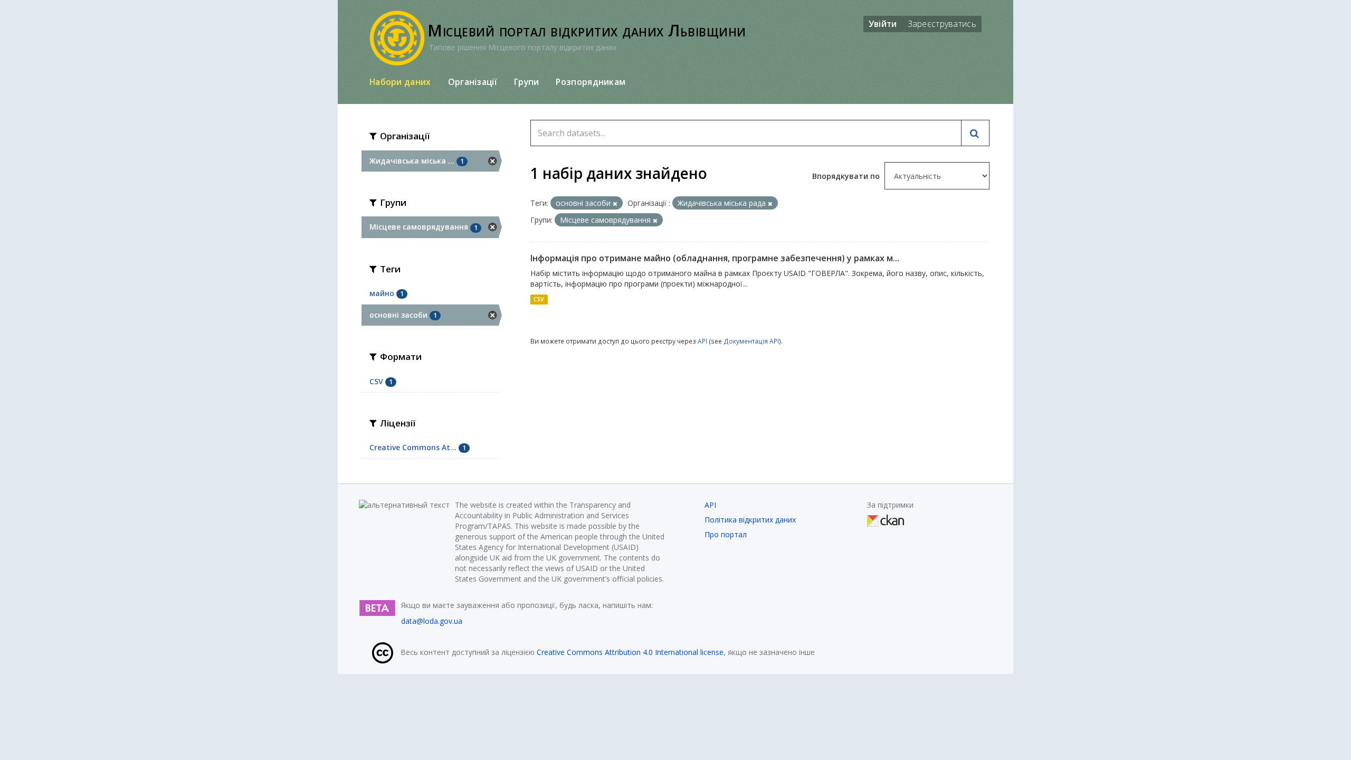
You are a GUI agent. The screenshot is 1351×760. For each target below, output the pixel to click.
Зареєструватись (942, 24)
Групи (526, 82)
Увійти (883, 24)
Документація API (751, 341)
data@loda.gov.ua (431, 621)
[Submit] (975, 133)
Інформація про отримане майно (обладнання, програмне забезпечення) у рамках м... (714, 258)
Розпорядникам (590, 82)
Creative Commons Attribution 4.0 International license (630, 652)
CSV (539, 299)
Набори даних (400, 82)
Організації (472, 82)
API (702, 341)
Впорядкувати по (847, 176)
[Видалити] (615, 203)
